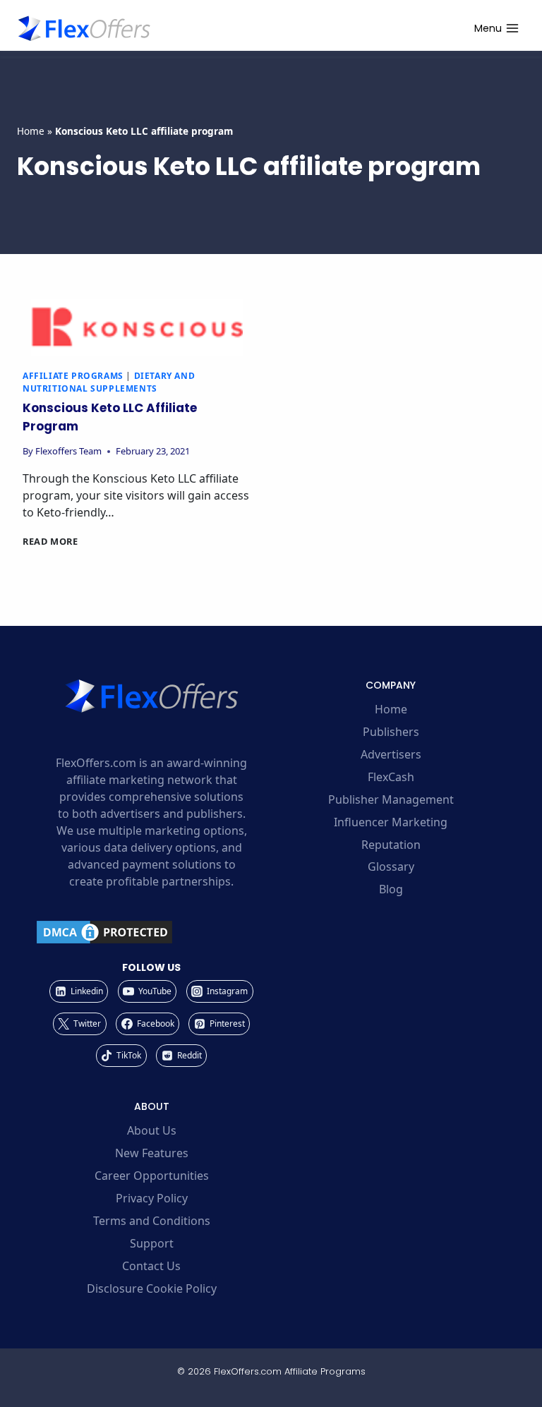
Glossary (391, 866)
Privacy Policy (152, 1198)
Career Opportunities (152, 1175)
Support (152, 1243)
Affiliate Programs (73, 376)
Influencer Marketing (390, 822)
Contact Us (151, 1266)
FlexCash (391, 777)
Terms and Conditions (151, 1220)
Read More (50, 541)
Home (30, 131)
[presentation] (137, 327)
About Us (151, 1130)
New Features (151, 1153)
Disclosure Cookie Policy (152, 1288)
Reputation (391, 844)
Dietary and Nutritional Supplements (109, 382)
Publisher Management (391, 799)
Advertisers (391, 754)
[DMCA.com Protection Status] (151, 932)
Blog (391, 889)
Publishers (391, 731)
